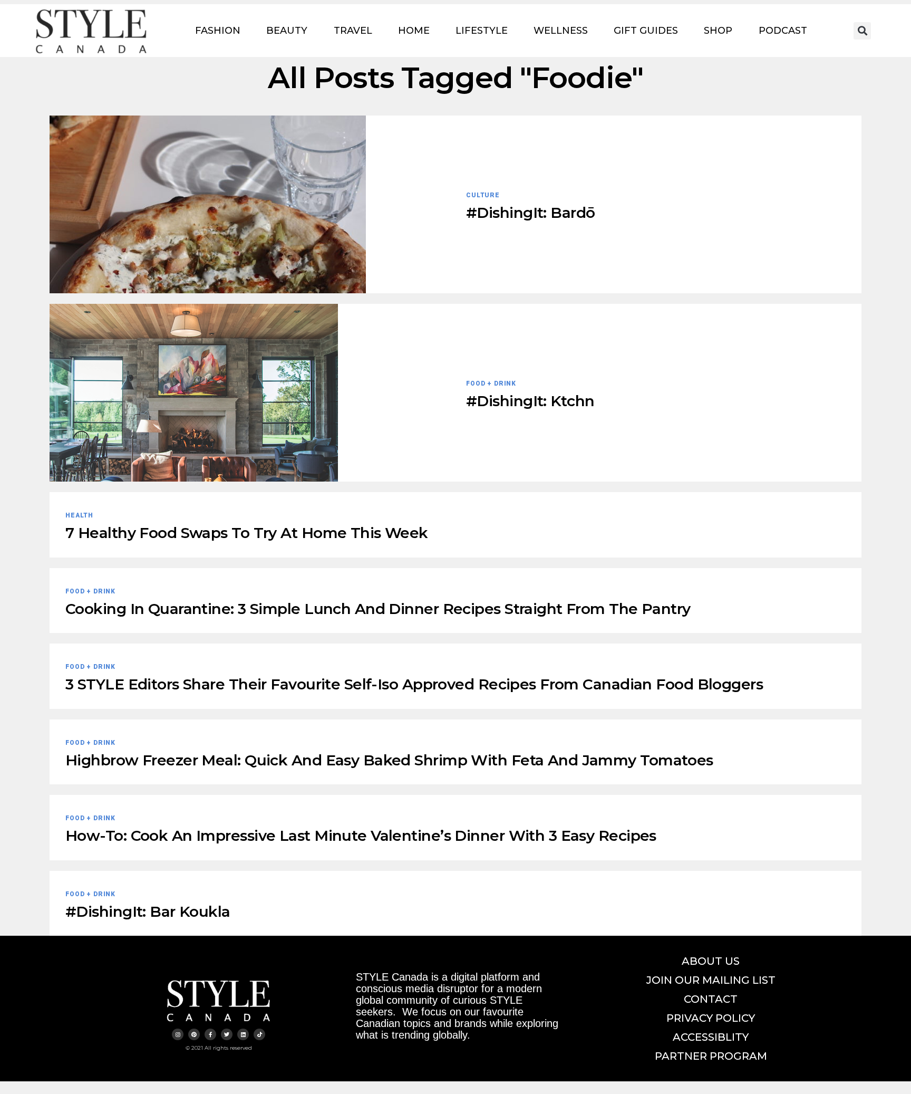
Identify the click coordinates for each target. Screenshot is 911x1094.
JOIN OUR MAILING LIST (711, 980)
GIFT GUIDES (646, 30)
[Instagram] (177, 1034)
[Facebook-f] (210, 1034)
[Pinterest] (194, 1034)
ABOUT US (711, 961)
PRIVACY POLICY (710, 1018)
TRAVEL (353, 30)
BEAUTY (286, 30)
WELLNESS (561, 30)
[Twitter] (226, 1034)
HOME (414, 30)
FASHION (217, 30)
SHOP (718, 30)
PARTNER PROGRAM (711, 1056)
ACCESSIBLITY (711, 1037)
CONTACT (711, 999)
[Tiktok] (259, 1034)
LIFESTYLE (482, 30)
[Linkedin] (243, 1034)
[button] (862, 31)
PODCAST (783, 30)
